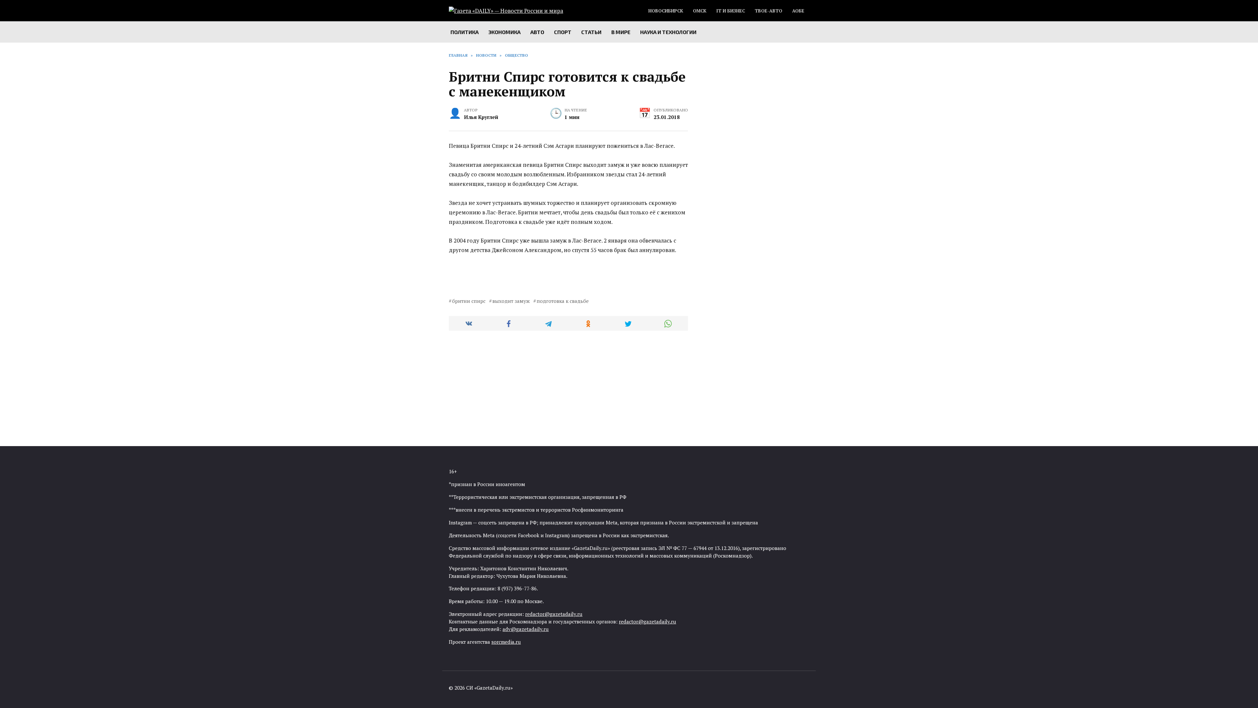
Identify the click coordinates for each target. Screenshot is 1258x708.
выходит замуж (511, 301)
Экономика (504, 32)
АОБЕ (798, 11)
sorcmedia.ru (506, 642)
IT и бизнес (730, 11)
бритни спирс (469, 301)
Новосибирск (665, 11)
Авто (537, 32)
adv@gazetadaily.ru (526, 629)
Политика (464, 32)
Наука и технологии (668, 32)
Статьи (591, 32)
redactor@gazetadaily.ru (553, 614)
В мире (620, 32)
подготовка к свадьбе (563, 301)
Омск (699, 11)
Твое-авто (768, 11)
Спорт (562, 32)
